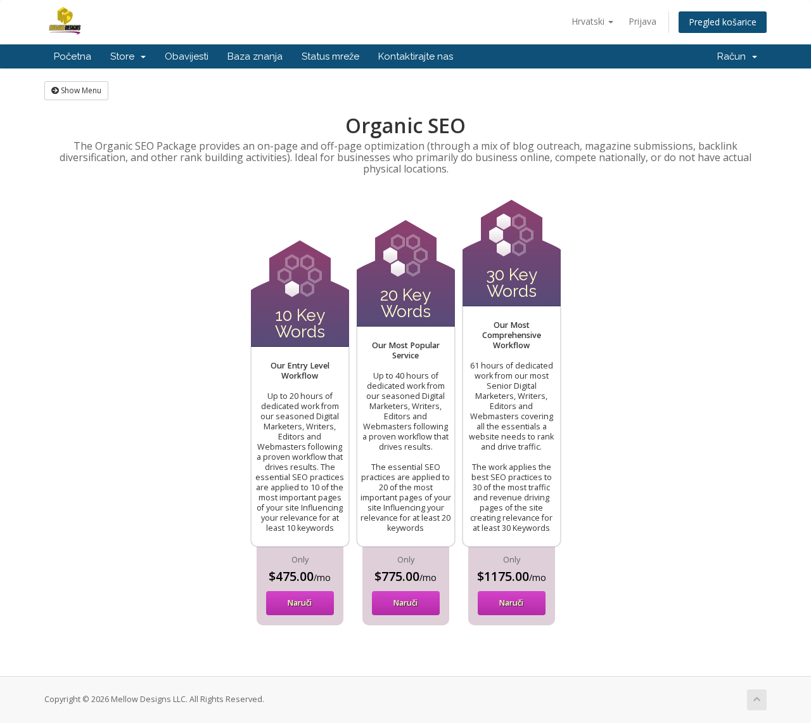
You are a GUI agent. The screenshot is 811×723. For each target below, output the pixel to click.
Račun (734, 56)
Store (124, 56)
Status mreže (330, 56)
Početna (72, 56)
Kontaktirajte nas (415, 56)
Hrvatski (589, 21)
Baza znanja (255, 56)
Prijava (642, 21)
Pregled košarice (723, 22)
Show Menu (80, 90)
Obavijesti (186, 56)
